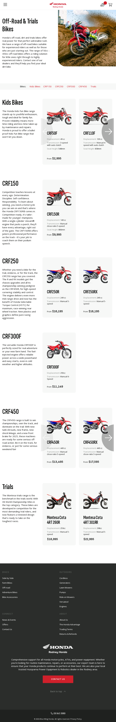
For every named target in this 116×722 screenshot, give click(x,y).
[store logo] (58, 5)
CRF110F (89, 133)
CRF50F (52, 133)
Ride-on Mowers (67, 597)
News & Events (9, 619)
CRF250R (53, 292)
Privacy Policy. (76, 719)
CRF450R (53, 442)
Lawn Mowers (66, 587)
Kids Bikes (35, 86)
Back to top (56, 691)
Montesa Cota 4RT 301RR (93, 520)
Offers (5, 624)
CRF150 (47, 86)
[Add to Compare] (69, 156)
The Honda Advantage (70, 624)
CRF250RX (90, 292)
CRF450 (84, 86)
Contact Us (58, 679)
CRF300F (53, 367)
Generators (65, 582)
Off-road (6, 587)
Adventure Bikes (9, 592)
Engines (63, 606)
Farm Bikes (7, 582)
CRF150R (53, 214)
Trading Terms (66, 629)
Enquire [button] (51, 156)
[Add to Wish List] (61, 156)
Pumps (63, 592)
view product (59, 148)
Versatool (64, 601)
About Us (64, 619)
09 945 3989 (59, 713)
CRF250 (59, 86)
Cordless (64, 578)
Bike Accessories (10, 597)
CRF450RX (90, 442)
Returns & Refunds (68, 634)
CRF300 (71, 86)
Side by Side (8, 578)
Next (108, 131)
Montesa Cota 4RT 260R (56, 520)
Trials (93, 86)
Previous (46, 131)
